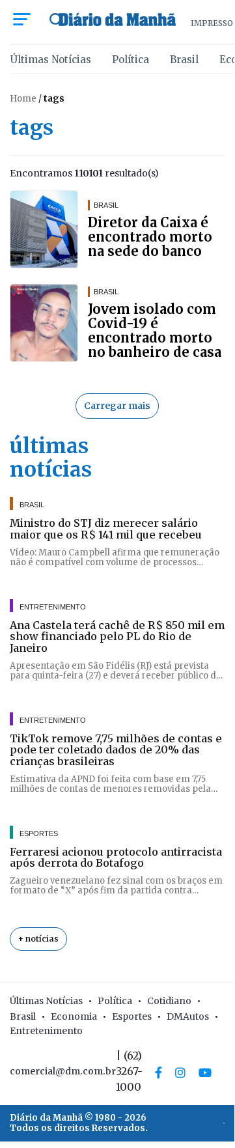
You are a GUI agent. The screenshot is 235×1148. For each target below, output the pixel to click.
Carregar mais (117, 406)
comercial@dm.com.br (63, 1071)
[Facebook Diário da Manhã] (158, 1072)
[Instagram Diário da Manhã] (180, 1072)
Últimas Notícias (50, 59)
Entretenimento (46, 1031)
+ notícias (38, 939)
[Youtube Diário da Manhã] (205, 1072)
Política (130, 59)
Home (23, 98)
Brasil (184, 59)
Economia (74, 1016)
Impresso (212, 23)
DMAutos (188, 1016)
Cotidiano (169, 1001)
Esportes (132, 1016)
